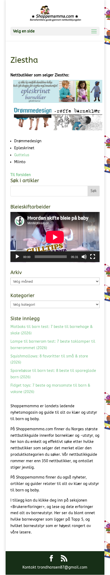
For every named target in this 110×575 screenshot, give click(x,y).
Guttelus (21, 155)
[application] (55, 237)
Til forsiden (20, 175)
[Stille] (84, 256)
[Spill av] (17, 256)
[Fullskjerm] (92, 256)
